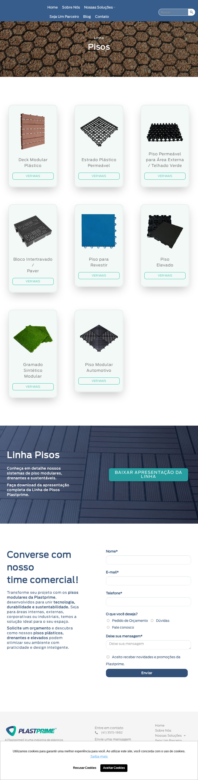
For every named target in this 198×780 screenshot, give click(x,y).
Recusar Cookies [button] (84, 767)
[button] (176, 735)
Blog (87, 17)
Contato (102, 17)
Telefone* (114, 593)
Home (52, 7)
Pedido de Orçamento (130, 620)
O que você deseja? (122, 614)
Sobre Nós (71, 7)
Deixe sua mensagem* (124, 636)
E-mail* (112, 572)
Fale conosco (123, 627)
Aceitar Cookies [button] (114, 767)
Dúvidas (162, 620)
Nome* (112, 551)
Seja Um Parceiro (64, 17)
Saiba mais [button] (99, 756)
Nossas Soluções (98, 7)
